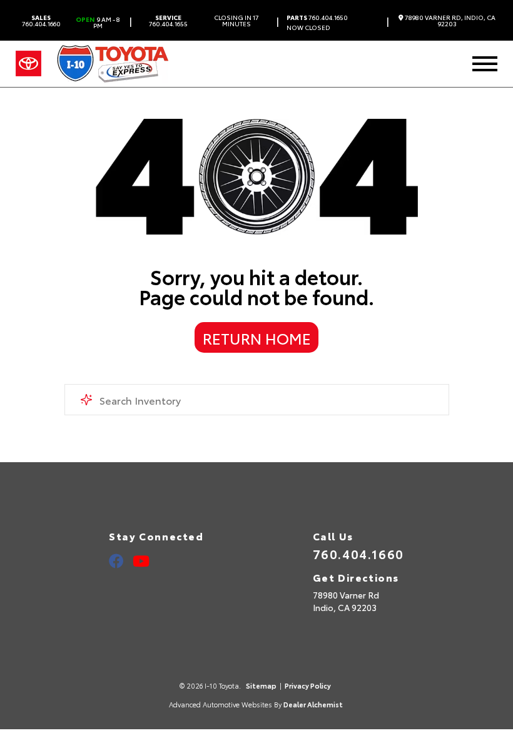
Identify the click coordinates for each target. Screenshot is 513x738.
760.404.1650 (317, 17)
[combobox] (256, 399)
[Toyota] (28, 64)
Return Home (257, 337)
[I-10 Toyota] (112, 64)
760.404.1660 (41, 20)
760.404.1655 (168, 20)
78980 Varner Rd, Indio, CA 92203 (449, 20)
